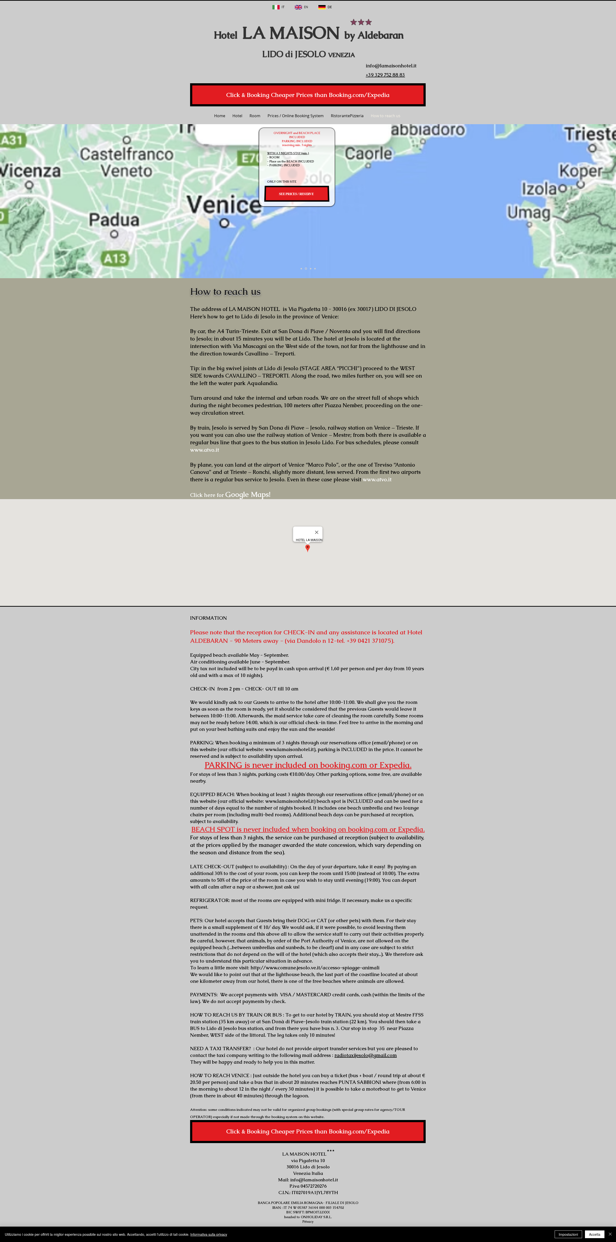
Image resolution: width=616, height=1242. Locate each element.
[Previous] (26, 201)
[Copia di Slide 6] (310, 268)
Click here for (230, 495)
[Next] (589, 201)
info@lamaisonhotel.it (314, 1180)
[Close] (610, 1234)
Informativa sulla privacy (208, 1234)
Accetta (594, 1234)
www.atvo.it (204, 449)
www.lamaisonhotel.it (289, 749)
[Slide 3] (301, 268)
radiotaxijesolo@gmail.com (365, 1055)
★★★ (361, 22)
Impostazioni (568, 1234)
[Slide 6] (306, 269)
